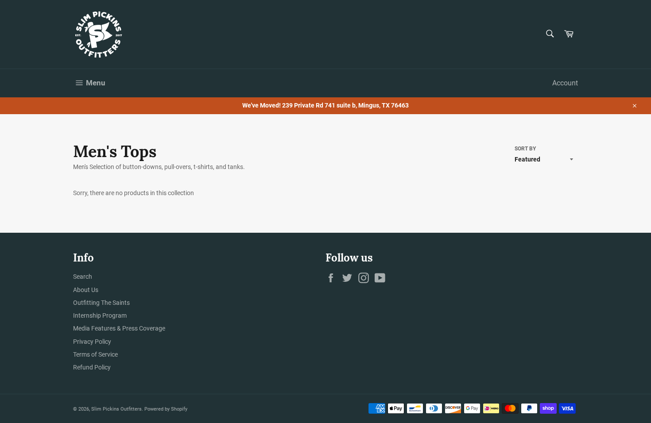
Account (565, 83)
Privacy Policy (92, 341)
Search (82, 276)
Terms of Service (95, 354)
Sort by (525, 149)
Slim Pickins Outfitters (116, 409)
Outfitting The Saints (101, 302)
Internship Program (100, 315)
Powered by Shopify (165, 409)
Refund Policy (92, 367)
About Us (85, 289)
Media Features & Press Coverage (119, 328)
